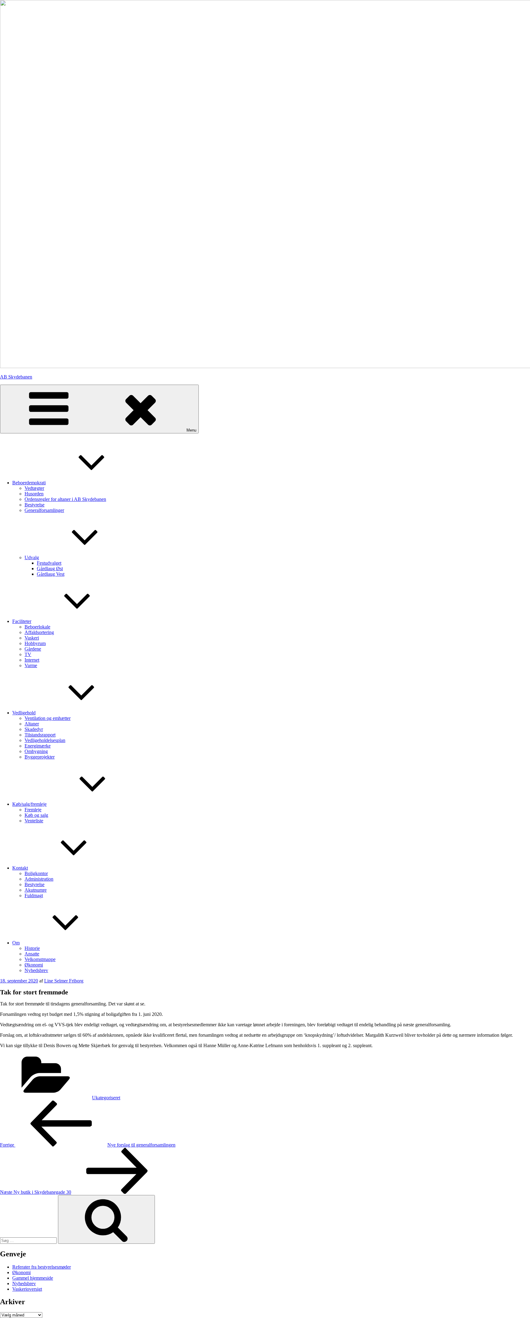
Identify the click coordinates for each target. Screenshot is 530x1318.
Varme (31, 665)
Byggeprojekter (40, 756)
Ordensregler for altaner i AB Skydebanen (65, 499)
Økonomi (21, 1272)
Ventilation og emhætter (48, 718)
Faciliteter (21, 621)
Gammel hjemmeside (32, 1278)
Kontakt (20, 867)
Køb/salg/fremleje (29, 804)
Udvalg (32, 557)
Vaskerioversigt (27, 1289)
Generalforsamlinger (44, 510)
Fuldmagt (34, 895)
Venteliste (34, 820)
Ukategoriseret (106, 1097)
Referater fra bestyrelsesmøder (41, 1267)
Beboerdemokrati (29, 482)
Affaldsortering (39, 632)
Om (16, 942)
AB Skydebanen (16, 376)
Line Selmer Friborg (63, 980)
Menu (191, 430)
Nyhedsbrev (36, 970)
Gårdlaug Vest (50, 574)
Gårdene (33, 648)
